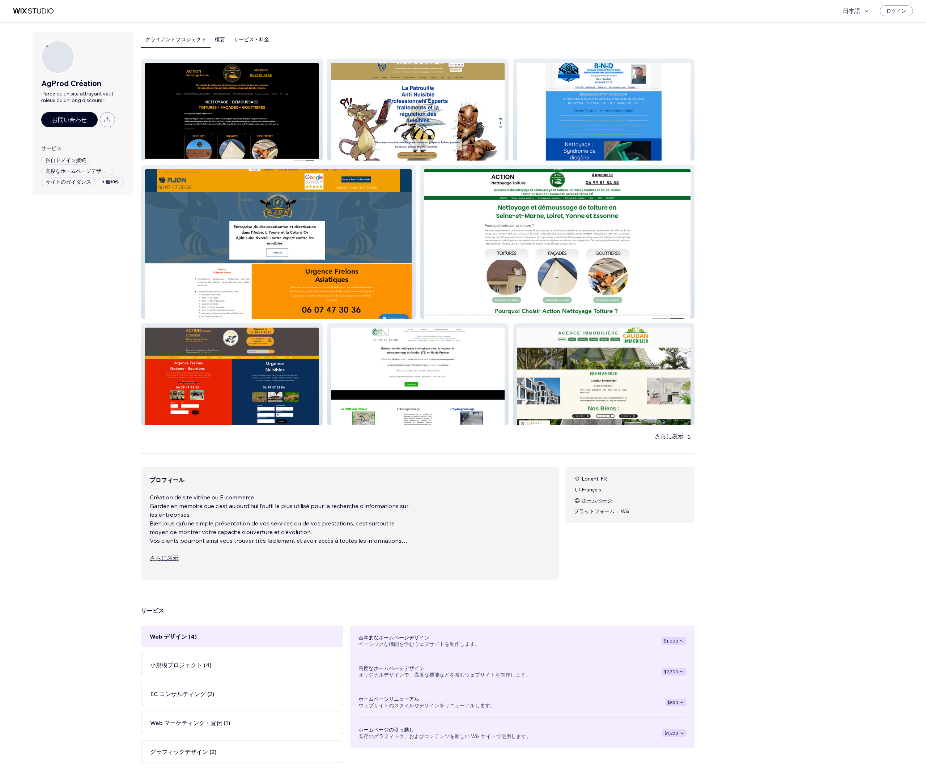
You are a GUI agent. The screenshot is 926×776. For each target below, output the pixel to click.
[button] (232, 110)
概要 (220, 39)
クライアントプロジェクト (175, 39)
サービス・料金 (251, 39)
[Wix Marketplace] (33, 11)
